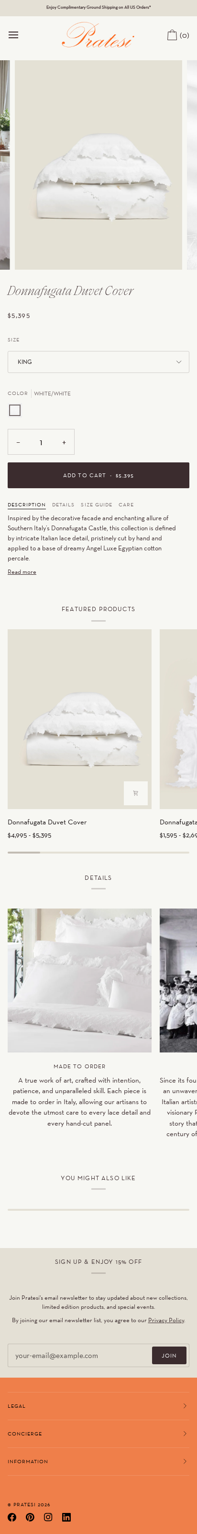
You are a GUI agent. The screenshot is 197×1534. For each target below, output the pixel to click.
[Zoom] (32, 251)
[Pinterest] (30, 1517)
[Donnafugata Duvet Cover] (80, 719)
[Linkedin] (66, 1517)
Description (27, 504)
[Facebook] (12, 1517)
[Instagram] (48, 1517)
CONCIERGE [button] (25, 1433)
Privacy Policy (166, 1320)
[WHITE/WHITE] (15, 410)
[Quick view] (136, 793)
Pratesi (24, 1504)
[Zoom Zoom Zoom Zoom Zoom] (98, 165)
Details (63, 504)
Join (169, 1355)
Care (126, 504)
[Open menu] (22, 34)
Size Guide (96, 504)
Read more (22, 572)
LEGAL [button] (17, 1406)
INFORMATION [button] (28, 1461)
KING (25, 362)
